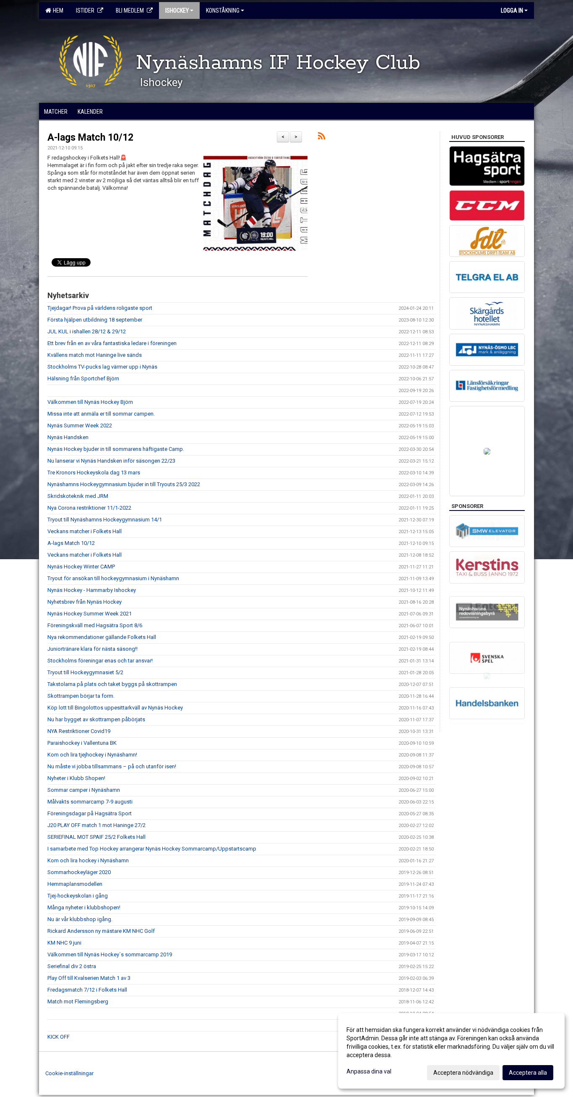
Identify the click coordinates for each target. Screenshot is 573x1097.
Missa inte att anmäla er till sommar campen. (101, 414)
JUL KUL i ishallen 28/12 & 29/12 (86, 331)
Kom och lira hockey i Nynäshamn (88, 860)
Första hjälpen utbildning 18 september (94, 320)
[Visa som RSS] (321, 137)
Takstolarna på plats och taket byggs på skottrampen (112, 684)
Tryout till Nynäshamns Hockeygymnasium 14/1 (104, 519)
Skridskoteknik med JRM (77, 496)
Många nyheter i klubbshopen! (83, 907)
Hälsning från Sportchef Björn (83, 378)
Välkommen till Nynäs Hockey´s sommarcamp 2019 (109, 954)
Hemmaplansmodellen (74, 884)
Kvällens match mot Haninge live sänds (94, 355)
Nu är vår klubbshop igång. (79, 919)
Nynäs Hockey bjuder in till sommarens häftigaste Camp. (115, 449)
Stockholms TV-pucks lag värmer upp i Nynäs (102, 367)
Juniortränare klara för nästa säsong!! (92, 649)
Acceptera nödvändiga (463, 1072)
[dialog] (451, 1051)
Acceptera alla (528, 1072)
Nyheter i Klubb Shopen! (76, 778)
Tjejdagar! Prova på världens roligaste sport (99, 308)
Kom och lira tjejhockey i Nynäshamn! (92, 754)
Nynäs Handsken (68, 437)
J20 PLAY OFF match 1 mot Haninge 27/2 (96, 825)
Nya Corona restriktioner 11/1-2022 (89, 508)
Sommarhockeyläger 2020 (79, 872)
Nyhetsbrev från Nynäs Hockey (84, 602)
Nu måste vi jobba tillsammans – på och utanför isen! (111, 766)
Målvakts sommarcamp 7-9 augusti (90, 802)
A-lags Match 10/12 (90, 137)
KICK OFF (58, 1037)
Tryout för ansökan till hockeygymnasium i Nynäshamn (113, 578)
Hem (56, 10)
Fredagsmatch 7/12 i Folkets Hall (87, 990)
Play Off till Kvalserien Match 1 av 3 (88, 978)
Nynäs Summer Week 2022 (79, 425)
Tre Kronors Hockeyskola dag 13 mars (93, 472)
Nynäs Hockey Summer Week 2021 (89, 613)
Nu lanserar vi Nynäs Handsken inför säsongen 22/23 (111, 461)
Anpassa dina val (368, 1071)
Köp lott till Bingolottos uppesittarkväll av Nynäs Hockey (115, 707)
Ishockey (177, 10)
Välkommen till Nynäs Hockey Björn (90, 402)
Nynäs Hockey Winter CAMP (81, 566)
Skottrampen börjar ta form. (81, 696)
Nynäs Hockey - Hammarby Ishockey (91, 590)
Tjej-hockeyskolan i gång (77, 896)
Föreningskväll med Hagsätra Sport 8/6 (94, 625)
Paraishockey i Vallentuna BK (82, 743)
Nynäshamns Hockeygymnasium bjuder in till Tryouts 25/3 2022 (123, 484)
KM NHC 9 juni (64, 943)
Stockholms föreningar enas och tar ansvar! (100, 660)
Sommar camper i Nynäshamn (83, 790)
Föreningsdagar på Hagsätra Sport (89, 813)
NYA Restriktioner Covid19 (78, 731)
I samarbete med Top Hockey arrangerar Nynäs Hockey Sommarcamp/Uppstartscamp (151, 849)
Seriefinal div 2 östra (71, 966)
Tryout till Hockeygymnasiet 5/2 (85, 672)
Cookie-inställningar (69, 1073)
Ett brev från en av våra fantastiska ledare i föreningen (112, 343)
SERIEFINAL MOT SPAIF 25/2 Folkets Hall (96, 837)
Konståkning (223, 10)
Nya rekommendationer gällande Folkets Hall (101, 637)
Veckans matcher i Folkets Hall (84, 531)
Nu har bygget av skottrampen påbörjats (96, 719)
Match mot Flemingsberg (77, 1001)
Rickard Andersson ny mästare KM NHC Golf (101, 931)
